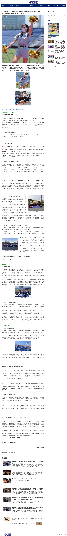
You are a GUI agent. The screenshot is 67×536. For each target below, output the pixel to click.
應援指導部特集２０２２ (12, 452)
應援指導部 (5, 452)
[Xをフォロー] (55, 66)
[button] (64, 15)
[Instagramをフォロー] (58, 66)
